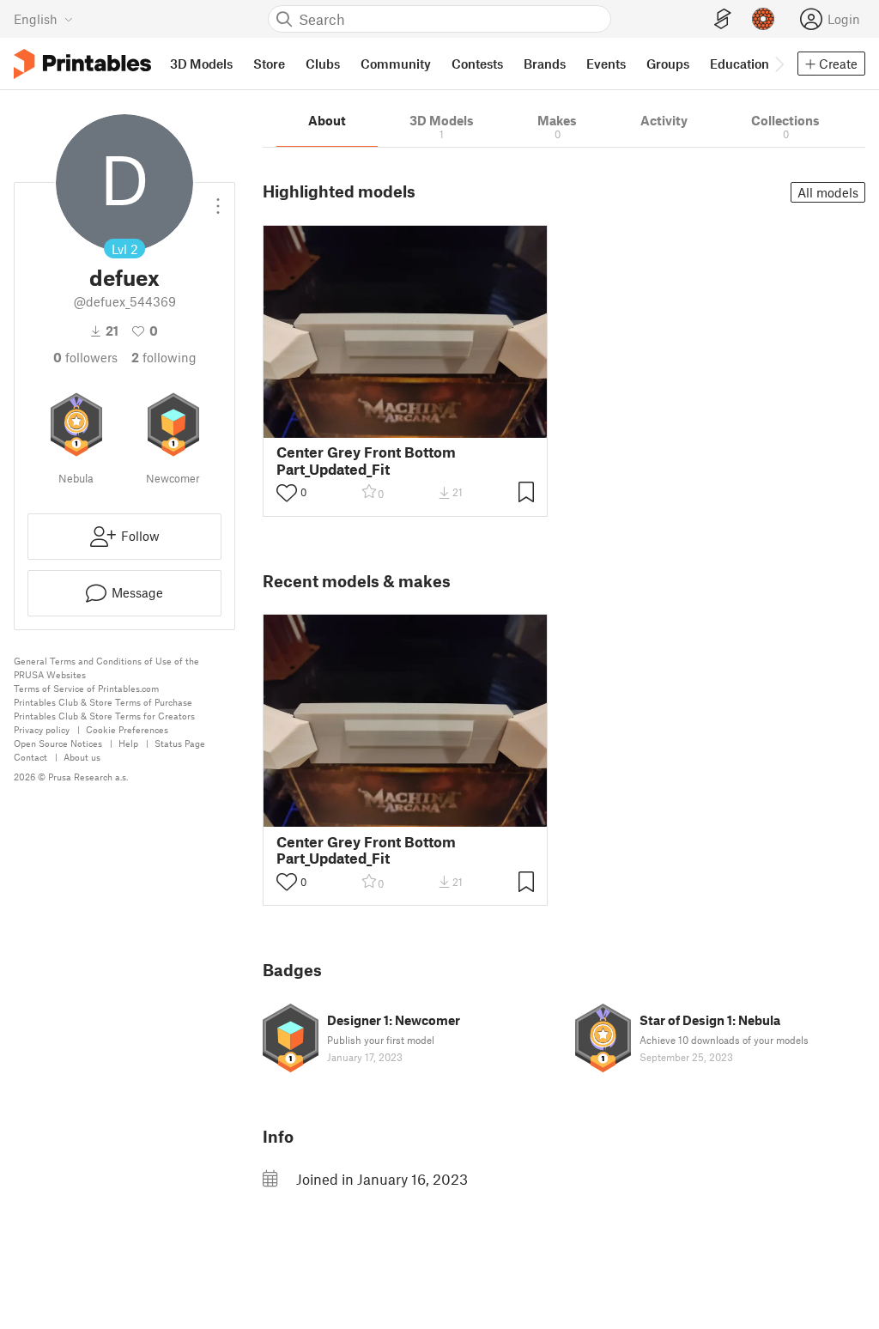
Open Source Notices (58, 743)
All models (827, 192)
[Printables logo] (82, 64)
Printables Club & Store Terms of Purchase (103, 701)
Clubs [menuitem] (323, 63)
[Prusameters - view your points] (763, 19)
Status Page (180, 743)
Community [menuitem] (396, 63)
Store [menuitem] (269, 63)
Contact (30, 756)
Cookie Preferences (127, 729)
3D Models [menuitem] (201, 63)
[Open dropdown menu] (218, 199)
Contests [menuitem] (477, 63)
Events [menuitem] (606, 63)
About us (82, 756)
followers (85, 357)
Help (128, 743)
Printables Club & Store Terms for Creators (104, 715)
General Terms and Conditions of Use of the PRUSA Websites (106, 667)
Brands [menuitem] (545, 63)
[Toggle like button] (286, 492)
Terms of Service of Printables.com (86, 688)
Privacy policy (42, 729)
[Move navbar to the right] (778, 63)
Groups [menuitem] (667, 63)
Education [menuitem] (739, 63)
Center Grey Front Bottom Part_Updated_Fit (366, 460)
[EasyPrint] (723, 19)
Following (164, 357)
